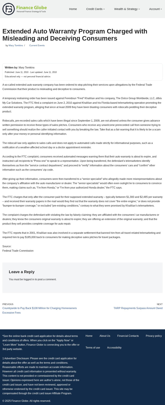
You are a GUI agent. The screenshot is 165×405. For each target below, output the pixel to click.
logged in (29, 279)
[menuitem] (94, 9)
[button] (104, 9)
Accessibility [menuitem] (114, 347)
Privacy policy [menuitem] (154, 335)
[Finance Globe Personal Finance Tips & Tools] (24, 9)
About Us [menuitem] (105, 335)
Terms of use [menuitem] (93, 347)
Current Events (37, 45)
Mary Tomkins (16, 45)
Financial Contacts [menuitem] (128, 335)
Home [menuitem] (73, 9)
